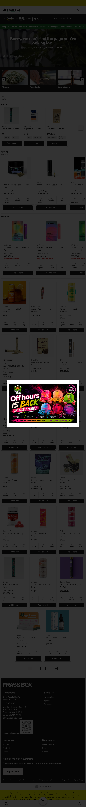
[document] (43, 403)
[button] (76, 383)
